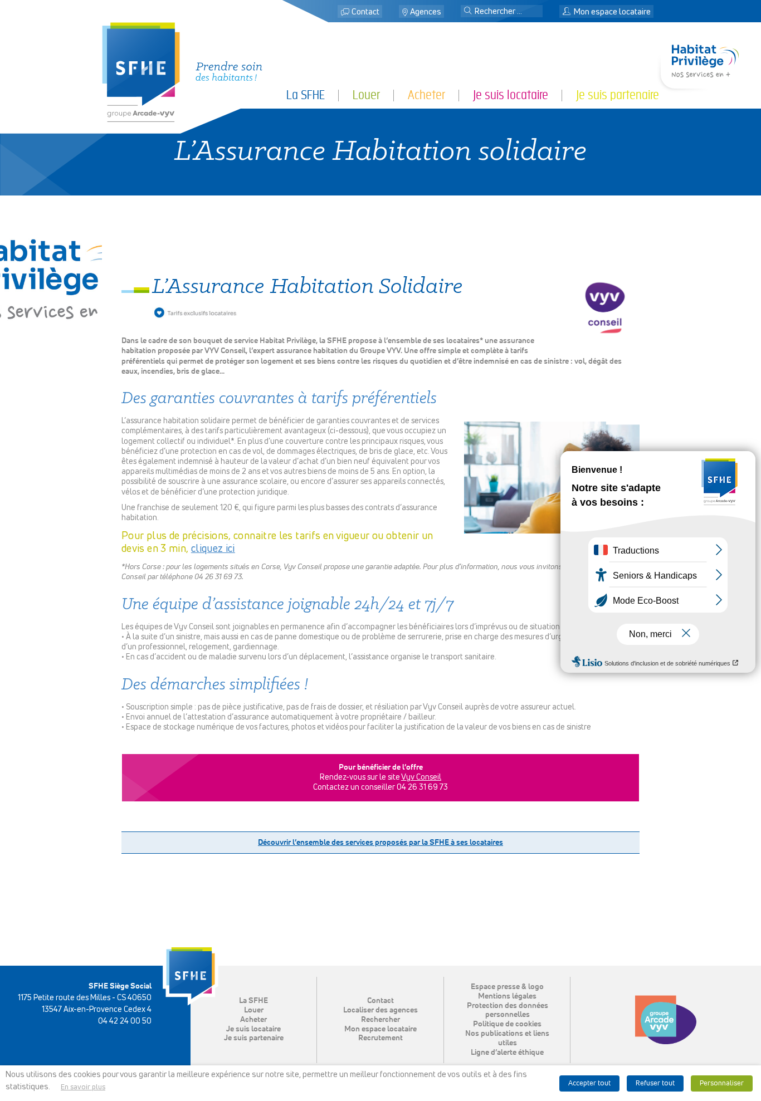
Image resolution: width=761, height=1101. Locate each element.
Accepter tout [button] (589, 1083)
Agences (425, 12)
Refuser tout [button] (655, 1083)
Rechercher (380, 1020)
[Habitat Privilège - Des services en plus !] (705, 73)
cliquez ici (213, 549)
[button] (468, 11)
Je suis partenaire (254, 1038)
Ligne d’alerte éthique (507, 1052)
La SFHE (253, 1001)
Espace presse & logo (507, 987)
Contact (365, 12)
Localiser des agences (380, 1010)
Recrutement (380, 1038)
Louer (254, 1010)
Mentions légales (507, 996)
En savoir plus (83, 1087)
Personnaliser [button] (722, 1083)
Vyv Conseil (421, 777)
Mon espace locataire (380, 1029)
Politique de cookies (507, 1024)
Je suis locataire (253, 1029)
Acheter (253, 1020)
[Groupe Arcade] (665, 1019)
